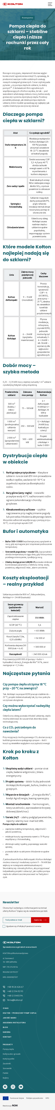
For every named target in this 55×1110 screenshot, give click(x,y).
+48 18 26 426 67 (15, 987)
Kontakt (7, 1037)
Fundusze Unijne (17, 1098)
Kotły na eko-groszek (11, 1054)
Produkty (8, 1045)
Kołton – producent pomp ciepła (19, 1013)
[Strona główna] (13, 4)
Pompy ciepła (8, 1049)
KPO (47, 1098)
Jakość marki (9, 1018)
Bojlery (5, 1078)
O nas (5, 1008)
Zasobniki (7, 1064)
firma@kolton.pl (14, 1000)
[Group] (21, 1087)
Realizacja (7, 1106)
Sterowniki (7, 1068)
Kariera (7, 1032)
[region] (27, 184)
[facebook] (5, 1087)
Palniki (5, 1073)
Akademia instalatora (14, 1023)
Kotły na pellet (8, 1059)
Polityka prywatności (34, 1098)
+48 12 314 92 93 (15, 991)
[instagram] (13, 1087)
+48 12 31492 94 (15, 995)
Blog (5, 1027)
